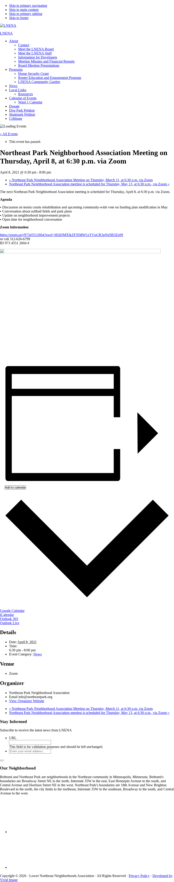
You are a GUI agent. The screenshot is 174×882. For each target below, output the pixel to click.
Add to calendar (15, 487)
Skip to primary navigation (28, 5)
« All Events (9, 134)
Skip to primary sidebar (25, 14)
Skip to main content (24, 10)
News (37, 654)
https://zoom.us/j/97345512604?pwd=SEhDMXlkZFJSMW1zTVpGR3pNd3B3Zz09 (61, 235)
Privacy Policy (139, 876)
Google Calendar (12, 611)
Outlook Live (9, 623)
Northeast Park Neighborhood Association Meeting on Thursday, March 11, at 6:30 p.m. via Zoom (81, 180)
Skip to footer (19, 18)
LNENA (6, 33)
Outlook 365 (9, 619)
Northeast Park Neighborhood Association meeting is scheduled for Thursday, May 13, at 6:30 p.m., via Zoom (89, 184)
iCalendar (7, 615)
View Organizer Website (26, 701)
